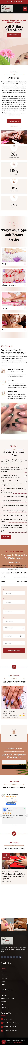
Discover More (13, 34)
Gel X (2, 531)
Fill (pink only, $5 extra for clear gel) (11, 515)
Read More (6, 536)
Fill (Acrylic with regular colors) (10, 481)
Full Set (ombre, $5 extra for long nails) (12, 496)
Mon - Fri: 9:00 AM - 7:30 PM (11, 1023)
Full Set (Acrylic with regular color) (11, 460)
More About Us (13, 121)
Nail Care (5, 264)
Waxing (4, 308)
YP (19, 2)
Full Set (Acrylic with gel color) (10, 467)
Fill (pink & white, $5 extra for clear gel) (12, 511)
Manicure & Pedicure (9, 285)
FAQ (3, 984)
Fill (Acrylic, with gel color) (9, 475)
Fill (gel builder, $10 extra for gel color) (12, 525)
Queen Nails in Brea (12, 794)
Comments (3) (18, 871)
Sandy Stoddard (12, 809)
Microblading (5, 1008)
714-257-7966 (8, 1019)
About (4, 972)
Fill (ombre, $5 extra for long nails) (11, 501)
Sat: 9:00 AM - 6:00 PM (10, 1026)
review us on (10, 803)
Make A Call (13, 126)
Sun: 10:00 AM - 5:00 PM (10, 1030)
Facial (4, 330)
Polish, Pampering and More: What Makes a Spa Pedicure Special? (13, 876)
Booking (4, 978)
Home (4, 968)
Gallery (4, 981)
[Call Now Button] (3, 1042)
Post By (7, 871)
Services (4, 975)
